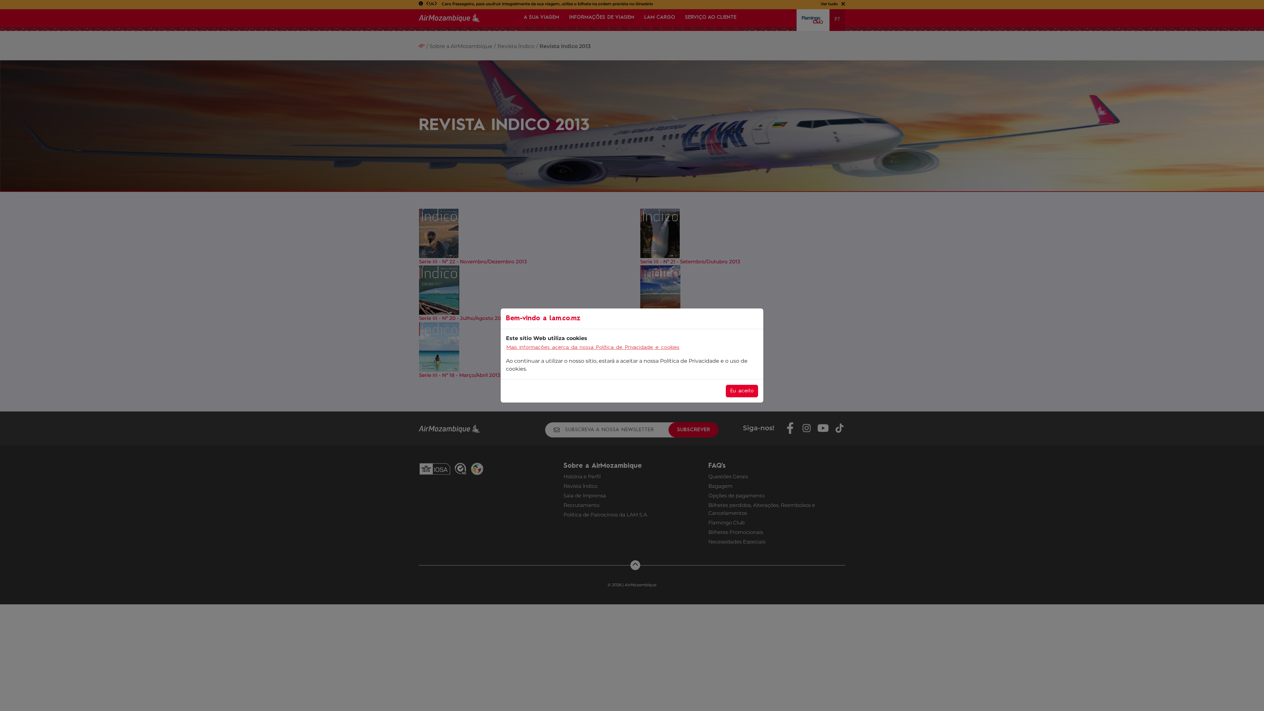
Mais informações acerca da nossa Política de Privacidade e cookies (592, 347)
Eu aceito (742, 391)
